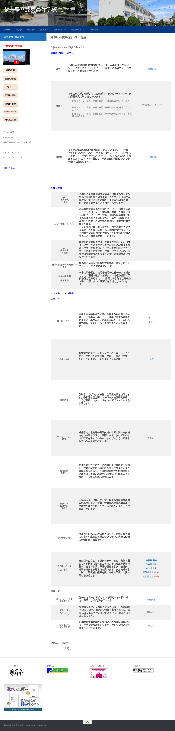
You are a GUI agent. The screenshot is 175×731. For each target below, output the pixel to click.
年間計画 (152, 69)
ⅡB (160, 105)
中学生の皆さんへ (77, 30)
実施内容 (151, 600)
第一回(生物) (151, 560)
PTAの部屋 (94, 30)
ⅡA (156, 105)
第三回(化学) (151, 568)
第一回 (151, 318)
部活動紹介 (44, 30)
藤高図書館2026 (60, 30)
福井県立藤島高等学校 (30, 9)
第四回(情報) (148, 572)
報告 (151, 359)
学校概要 (7, 30)
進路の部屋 (31, 30)
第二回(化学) (151, 564)
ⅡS (152, 105)
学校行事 (19, 30)
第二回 (151, 322)
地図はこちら (9, 168)
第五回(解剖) (148, 576)
